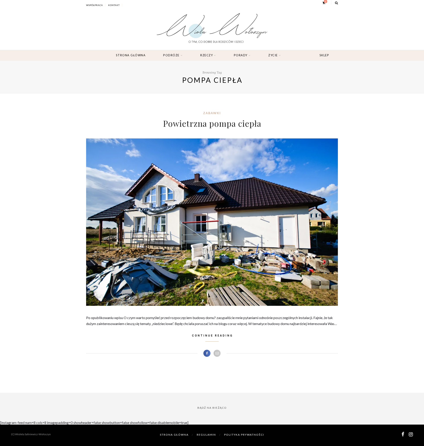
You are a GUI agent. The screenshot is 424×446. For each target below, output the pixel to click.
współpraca (94, 5)
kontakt (114, 5)
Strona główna (131, 55)
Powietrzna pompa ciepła (212, 123)
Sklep (324, 55)
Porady (241, 55)
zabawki (212, 113)
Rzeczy (206, 55)
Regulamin (206, 434)
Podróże (171, 55)
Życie (273, 55)
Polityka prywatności (244, 434)
